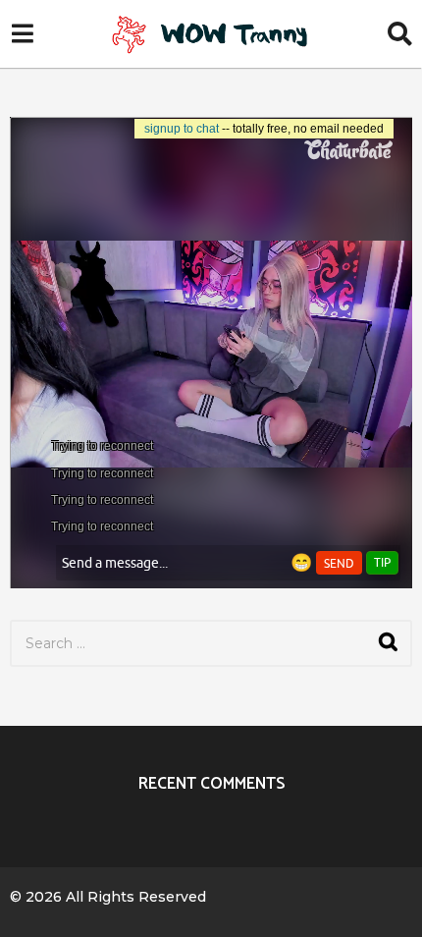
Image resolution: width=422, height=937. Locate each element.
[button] (22, 34)
